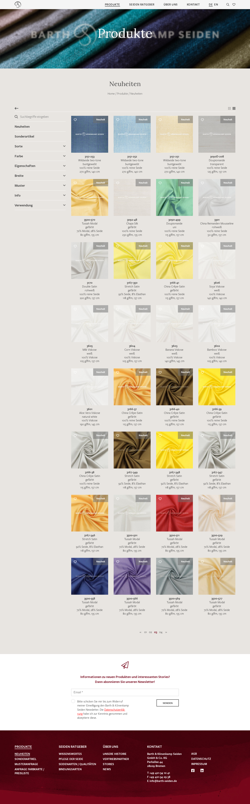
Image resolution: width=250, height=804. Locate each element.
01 (145, 632)
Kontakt (193, 4)
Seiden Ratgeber (141, 4)
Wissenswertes (70, 754)
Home (111, 93)
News (107, 769)
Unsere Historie (114, 754)
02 (150, 632)
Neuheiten (136, 93)
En (216, 4)
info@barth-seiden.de (163, 781)
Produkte (112, 4)
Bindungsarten (70, 769)
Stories (108, 764)
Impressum (199, 764)
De (211, 4)
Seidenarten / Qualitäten (77, 764)
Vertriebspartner (116, 759)
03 (155, 632)
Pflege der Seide (71, 759)
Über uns (171, 4)
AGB (194, 753)
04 (160, 632)
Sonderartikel (24, 136)
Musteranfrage (26, 764)
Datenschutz (201, 759)
